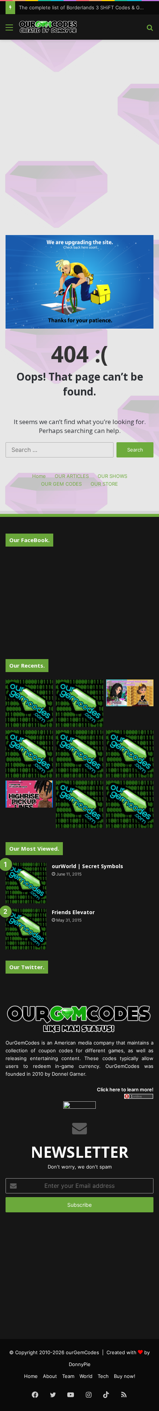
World (86, 1376)
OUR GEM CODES (61, 484)
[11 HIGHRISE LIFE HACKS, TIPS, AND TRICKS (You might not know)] (79, 703)
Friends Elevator (73, 912)
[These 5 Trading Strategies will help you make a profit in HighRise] (29, 754)
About (50, 1376)
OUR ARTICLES (72, 476)
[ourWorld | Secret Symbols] (26, 883)
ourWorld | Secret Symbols (87, 866)
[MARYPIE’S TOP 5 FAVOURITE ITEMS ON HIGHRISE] (129, 804)
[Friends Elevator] (26, 929)
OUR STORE (104, 484)
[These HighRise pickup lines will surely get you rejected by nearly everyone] (29, 794)
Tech (103, 1376)
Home (39, 476)
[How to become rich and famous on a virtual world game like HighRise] (129, 693)
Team (68, 1376)
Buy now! (124, 1376)
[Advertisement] (79, 127)
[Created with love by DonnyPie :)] (48, 27)
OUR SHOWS (112, 476)
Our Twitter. (26, 967)
